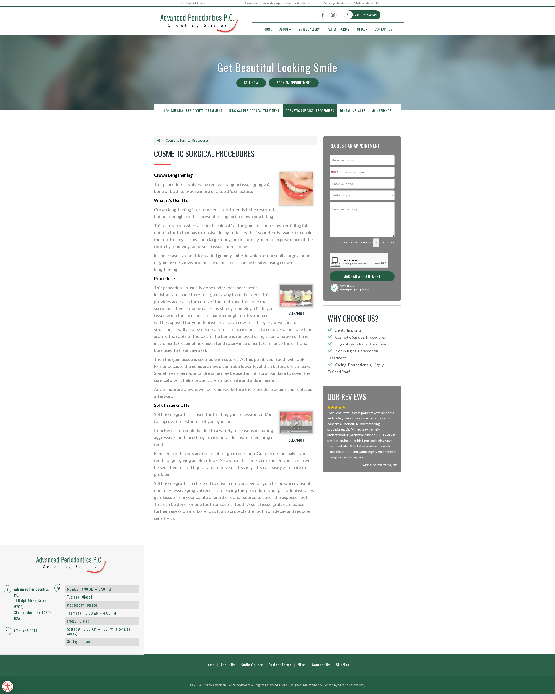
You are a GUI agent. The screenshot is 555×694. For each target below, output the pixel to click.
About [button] (284, 29)
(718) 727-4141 (365, 15)
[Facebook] (322, 15)
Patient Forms (338, 29)
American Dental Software (231, 685)
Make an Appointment (362, 276)
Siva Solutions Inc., (351, 685)
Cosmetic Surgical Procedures (310, 110)
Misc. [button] (361, 29)
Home (268, 29)
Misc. (302, 665)
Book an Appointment (293, 82)
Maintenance (381, 110)
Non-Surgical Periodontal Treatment (193, 110)
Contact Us (384, 29)
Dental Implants (353, 110)
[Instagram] (333, 15)
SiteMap (342, 665)
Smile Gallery (309, 29)
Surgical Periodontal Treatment (254, 110)
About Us (228, 665)
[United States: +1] (335, 172)
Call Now (251, 82)
